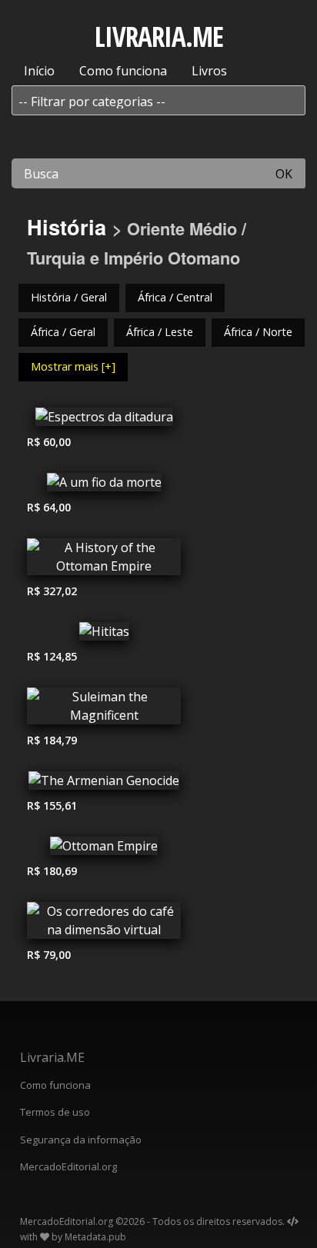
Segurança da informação (81, 1139)
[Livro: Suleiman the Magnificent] (104, 709)
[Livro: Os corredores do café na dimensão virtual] (104, 924)
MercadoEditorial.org (68, 1166)
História (66, 226)
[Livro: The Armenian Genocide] (104, 784)
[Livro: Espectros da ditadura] (104, 421)
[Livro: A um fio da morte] (104, 486)
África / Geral (63, 331)
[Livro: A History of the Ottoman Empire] (104, 560)
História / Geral (69, 297)
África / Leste (159, 331)
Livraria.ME (52, 1057)
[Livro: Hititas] (104, 635)
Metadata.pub (95, 1236)
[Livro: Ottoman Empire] (104, 850)
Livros (209, 70)
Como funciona (123, 70)
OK (283, 173)
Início (39, 70)
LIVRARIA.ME (159, 36)
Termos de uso (55, 1112)
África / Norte (258, 331)
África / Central (175, 297)
